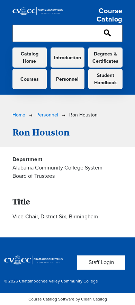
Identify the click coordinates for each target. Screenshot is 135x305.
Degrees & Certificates (105, 57)
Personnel (67, 79)
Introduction (67, 57)
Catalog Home (29, 57)
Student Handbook (105, 79)
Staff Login (101, 262)
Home (18, 115)
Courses (29, 79)
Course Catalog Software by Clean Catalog (67, 299)
